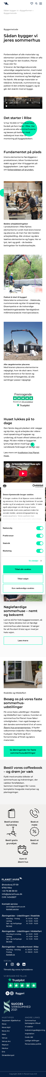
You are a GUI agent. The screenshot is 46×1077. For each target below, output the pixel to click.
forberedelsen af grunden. (20, 170)
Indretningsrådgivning (35, 1030)
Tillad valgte (23, 579)
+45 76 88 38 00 (9, 891)
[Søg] (36, 3)
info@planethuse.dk (12, 894)
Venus (4, 1038)
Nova (4, 1024)
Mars (4, 1034)
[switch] (39, 536)
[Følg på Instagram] (12, 964)
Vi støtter (29, 1027)
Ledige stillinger (32, 1040)
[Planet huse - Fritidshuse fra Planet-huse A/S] (14, 3)
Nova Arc (6, 1031)
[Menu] (40, 4)
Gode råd (29, 1037)
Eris (3, 1052)
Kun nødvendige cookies (23, 588)
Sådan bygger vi (11, 10)
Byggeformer (26, 10)
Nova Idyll (6, 1027)
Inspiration (29, 1033)
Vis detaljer (33, 561)
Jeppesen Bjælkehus (11, 1020)
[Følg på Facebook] (6, 964)
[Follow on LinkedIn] (24, 964)
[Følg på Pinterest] (18, 964)
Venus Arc (6, 1041)
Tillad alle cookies (23, 569)
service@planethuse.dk (15, 907)
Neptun (5, 1045)
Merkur (5, 1048)
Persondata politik (33, 1044)
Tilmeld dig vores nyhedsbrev (18, 969)
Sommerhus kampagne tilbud (32, 1021)
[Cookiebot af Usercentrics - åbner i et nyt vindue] (32, 485)
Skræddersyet (8, 1055)
